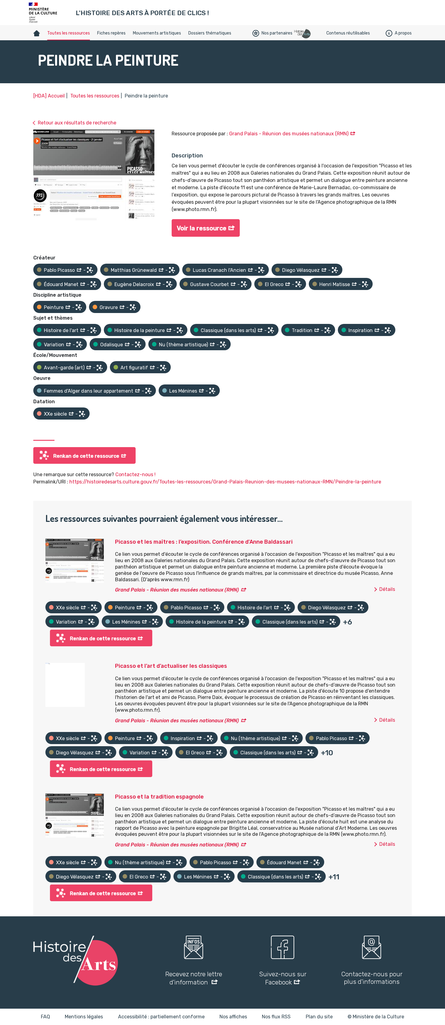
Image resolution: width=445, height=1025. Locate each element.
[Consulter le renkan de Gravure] (133, 307)
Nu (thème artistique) (183, 345)
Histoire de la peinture (139, 330)
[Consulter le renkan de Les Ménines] (212, 391)
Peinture (54, 307)
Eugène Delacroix (134, 284)
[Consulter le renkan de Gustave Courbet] (244, 284)
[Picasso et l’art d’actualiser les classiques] (65, 684)
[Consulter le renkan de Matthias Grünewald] (172, 270)
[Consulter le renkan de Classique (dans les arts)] (271, 330)
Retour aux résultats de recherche (77, 123)
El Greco (274, 284)
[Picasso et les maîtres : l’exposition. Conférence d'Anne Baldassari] (74, 560)
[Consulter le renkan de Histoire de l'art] (94, 330)
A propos (403, 33)
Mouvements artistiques (157, 33)
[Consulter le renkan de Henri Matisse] (365, 284)
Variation (54, 345)
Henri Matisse (334, 284)
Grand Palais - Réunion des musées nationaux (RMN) (288, 134)
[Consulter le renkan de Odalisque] (138, 344)
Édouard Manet (61, 284)
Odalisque (111, 345)
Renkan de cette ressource (86, 456)
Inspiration (360, 330)
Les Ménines (183, 391)
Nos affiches (233, 1017)
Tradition (302, 330)
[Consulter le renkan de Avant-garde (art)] (100, 368)
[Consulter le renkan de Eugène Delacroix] (169, 284)
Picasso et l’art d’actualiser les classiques (171, 666)
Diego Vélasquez (301, 270)
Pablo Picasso (59, 270)
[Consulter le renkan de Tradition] (328, 330)
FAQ (45, 1017)
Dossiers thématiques (209, 33)
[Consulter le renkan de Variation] (79, 344)
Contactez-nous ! (135, 474)
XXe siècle (55, 414)
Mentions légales (84, 1017)
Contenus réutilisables (348, 33)
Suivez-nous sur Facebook (282, 978)
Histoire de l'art (61, 330)
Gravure (109, 307)
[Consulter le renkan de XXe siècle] (82, 414)
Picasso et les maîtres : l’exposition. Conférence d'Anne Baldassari (204, 542)
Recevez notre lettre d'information (193, 978)
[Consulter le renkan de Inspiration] (388, 330)
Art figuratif (134, 368)
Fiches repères (111, 33)
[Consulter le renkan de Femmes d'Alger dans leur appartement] (148, 391)
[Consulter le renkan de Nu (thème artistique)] (223, 344)
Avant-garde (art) (64, 368)
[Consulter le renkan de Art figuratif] (163, 368)
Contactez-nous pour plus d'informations (371, 977)
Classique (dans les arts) (228, 330)
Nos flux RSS (276, 1017)
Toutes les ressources (68, 33)
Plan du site (319, 1017)
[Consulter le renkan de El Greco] (298, 284)
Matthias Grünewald (134, 270)
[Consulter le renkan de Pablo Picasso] (90, 270)
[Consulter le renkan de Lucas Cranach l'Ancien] (261, 270)
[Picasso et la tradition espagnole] (74, 815)
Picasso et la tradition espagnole (159, 796)
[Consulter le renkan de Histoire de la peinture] (180, 330)
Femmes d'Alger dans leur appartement (88, 391)
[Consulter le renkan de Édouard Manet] (94, 284)
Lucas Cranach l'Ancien (219, 270)
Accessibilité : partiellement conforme (161, 1017)
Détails (387, 589)
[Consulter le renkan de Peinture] (79, 307)
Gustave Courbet (209, 284)
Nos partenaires (277, 33)
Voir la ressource (201, 228)
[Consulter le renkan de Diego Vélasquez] (335, 270)
